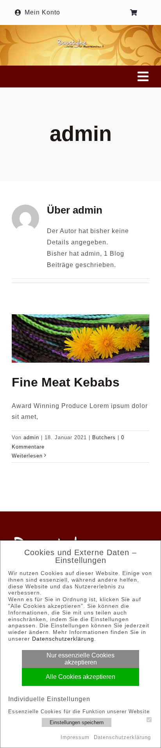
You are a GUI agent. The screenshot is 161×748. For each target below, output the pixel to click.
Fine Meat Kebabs (66, 382)
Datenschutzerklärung (63, 639)
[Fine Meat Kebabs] (80, 338)
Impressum (75, 737)
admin (31, 437)
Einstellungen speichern (77, 722)
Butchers (104, 437)
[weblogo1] (80, 41)
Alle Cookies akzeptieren (80, 676)
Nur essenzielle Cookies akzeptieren (80, 659)
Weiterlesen (27, 456)
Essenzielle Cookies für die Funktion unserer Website (79, 711)
